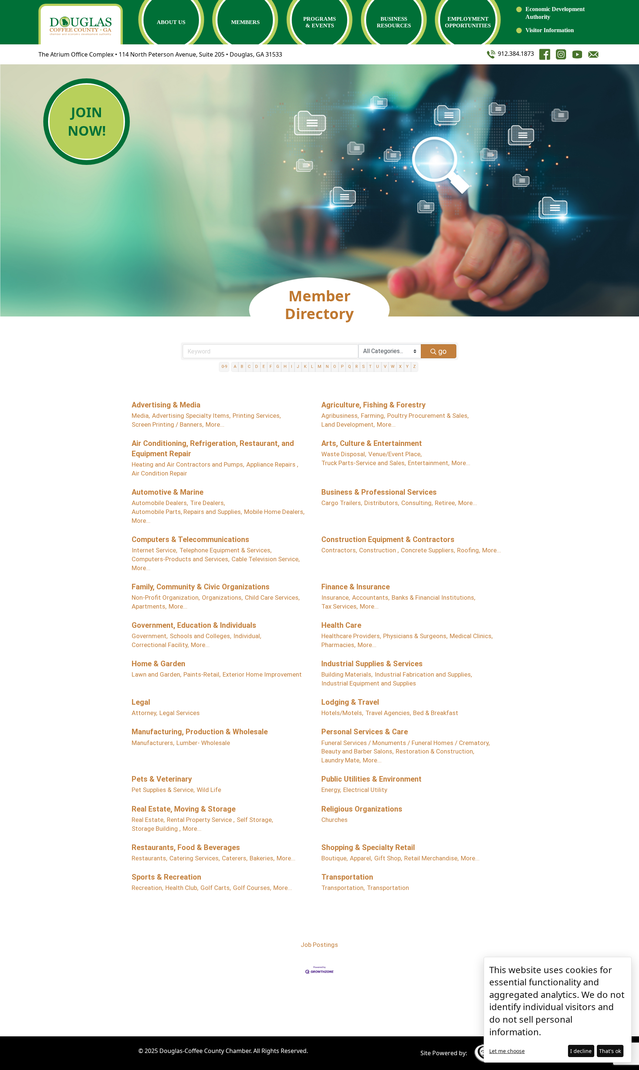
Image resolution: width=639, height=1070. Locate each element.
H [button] (285, 366)
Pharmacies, (338, 645)
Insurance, (335, 597)
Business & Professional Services (379, 492)
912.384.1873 (515, 54)
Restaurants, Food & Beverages (186, 847)
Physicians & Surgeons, (415, 636)
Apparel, (361, 858)
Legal (141, 702)
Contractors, (339, 550)
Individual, (247, 636)
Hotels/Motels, (342, 713)
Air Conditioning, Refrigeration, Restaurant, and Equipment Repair (213, 448)
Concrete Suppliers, (428, 550)
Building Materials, (346, 674)
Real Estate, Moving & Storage (184, 809)
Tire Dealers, (207, 503)
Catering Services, (194, 858)
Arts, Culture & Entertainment (371, 443)
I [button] (291, 366)
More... (215, 424)
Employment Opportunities (468, 22)
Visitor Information (549, 30)
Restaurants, (149, 858)
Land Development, (348, 424)
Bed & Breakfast (435, 713)
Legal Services (179, 713)
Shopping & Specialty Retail (368, 847)
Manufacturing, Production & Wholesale (200, 731)
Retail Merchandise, (431, 858)
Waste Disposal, (343, 454)
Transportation (347, 877)
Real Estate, (148, 819)
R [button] (356, 366)
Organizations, (222, 597)
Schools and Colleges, (200, 636)
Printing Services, (257, 415)
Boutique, (334, 858)
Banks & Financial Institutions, (433, 597)
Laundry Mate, (341, 760)
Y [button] (407, 366)
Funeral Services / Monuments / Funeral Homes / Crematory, (405, 742)
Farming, (373, 415)
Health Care (341, 625)
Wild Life (209, 789)
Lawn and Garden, (156, 674)
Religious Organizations (361, 809)
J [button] (298, 366)
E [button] (264, 366)
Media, (141, 415)
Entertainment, (428, 463)
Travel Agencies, (388, 713)
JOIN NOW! (87, 121)
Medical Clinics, (471, 636)
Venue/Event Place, (395, 454)
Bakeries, (262, 858)
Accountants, (370, 597)
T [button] (370, 366)
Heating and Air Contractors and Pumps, (188, 464)
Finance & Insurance (355, 586)
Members (245, 22)
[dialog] (558, 1010)
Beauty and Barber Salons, (357, 751)
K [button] (305, 366)
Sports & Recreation (166, 877)
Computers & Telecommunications (190, 539)
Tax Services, (339, 606)
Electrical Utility (365, 789)
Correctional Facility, (160, 645)
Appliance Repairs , (272, 464)
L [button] (312, 366)
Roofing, (468, 550)
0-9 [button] (224, 366)
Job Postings (319, 944)
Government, (150, 636)
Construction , (379, 550)
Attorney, (144, 713)
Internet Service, (154, 550)
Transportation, (343, 887)
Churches (334, 819)
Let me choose (507, 1050)
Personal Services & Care (364, 731)
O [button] (334, 366)
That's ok (610, 1050)
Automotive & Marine (167, 492)
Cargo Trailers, (341, 503)
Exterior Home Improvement (262, 674)
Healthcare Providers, (351, 636)
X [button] (400, 366)
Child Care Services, (272, 597)
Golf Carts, (215, 887)
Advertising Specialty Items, (191, 415)
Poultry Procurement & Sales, (428, 415)
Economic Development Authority (555, 13)
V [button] (385, 366)
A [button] (235, 366)
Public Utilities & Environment (371, 779)
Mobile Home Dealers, (274, 511)
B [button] (242, 366)
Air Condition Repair (159, 473)
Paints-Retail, (201, 674)
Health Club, (181, 887)
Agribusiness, (340, 415)
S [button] (363, 366)
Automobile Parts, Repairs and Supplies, (187, 511)
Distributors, (381, 503)
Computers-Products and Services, (180, 559)
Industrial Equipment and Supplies (368, 683)
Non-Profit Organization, (166, 597)
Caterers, (234, 858)
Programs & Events (319, 22)
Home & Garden (158, 663)
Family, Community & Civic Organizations (201, 586)
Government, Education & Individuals (194, 625)
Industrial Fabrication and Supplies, (423, 674)
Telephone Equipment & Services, (225, 550)
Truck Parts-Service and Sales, (363, 463)
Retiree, (445, 503)
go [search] (442, 351)
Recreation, (147, 887)
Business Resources (394, 22)
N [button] (327, 366)
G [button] (277, 366)
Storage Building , (156, 828)
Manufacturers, (153, 742)
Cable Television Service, (265, 559)
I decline (581, 1050)
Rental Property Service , (200, 819)
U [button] (377, 366)
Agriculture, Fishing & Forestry (373, 404)
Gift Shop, (388, 858)
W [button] (393, 366)
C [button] (249, 366)
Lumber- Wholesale (203, 742)
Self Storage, (255, 819)
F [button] (271, 366)
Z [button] (414, 366)
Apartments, (149, 606)
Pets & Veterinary (162, 779)
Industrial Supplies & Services (372, 663)
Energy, (331, 789)
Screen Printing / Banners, (167, 424)
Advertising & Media (166, 404)
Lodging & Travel (350, 702)
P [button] (342, 366)
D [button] (256, 366)
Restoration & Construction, (435, 751)
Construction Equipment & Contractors (387, 539)
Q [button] (349, 366)
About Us (171, 22)
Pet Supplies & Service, (163, 789)
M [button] (319, 366)
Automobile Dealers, (160, 503)
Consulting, (417, 503)
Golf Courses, (252, 887)
